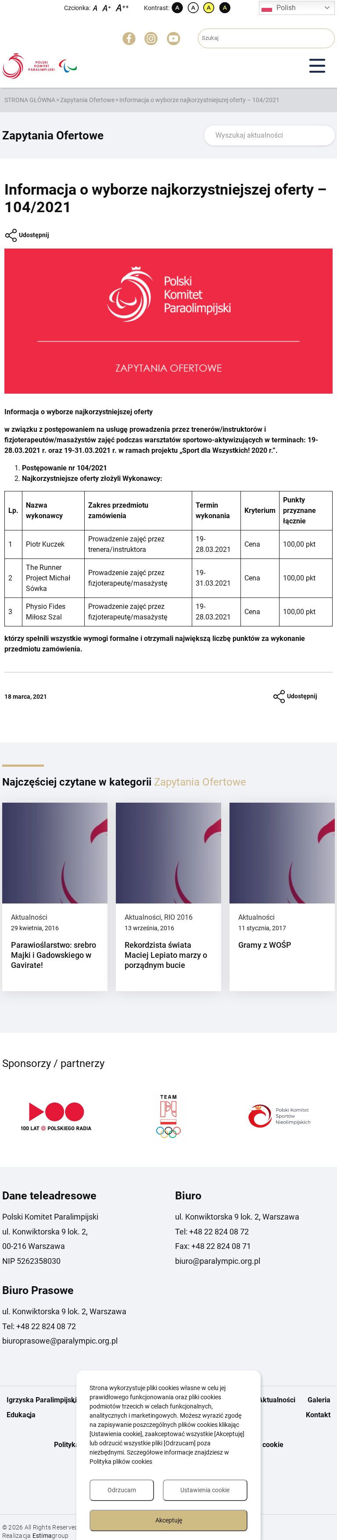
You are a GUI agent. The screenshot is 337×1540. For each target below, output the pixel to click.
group (50, 1535)
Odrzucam (122, 1490)
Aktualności (29, 917)
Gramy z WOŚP (264, 945)
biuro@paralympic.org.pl (217, 1261)
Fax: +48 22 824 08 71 (213, 1246)
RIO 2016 (178, 917)
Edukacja (21, 1415)
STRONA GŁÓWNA (29, 99)
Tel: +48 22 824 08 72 (212, 1231)
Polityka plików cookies (121, 1461)
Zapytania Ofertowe (87, 99)
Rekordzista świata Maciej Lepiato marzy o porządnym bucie (166, 955)
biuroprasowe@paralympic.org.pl (60, 1340)
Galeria (319, 1400)
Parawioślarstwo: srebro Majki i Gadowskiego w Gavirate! (53, 955)
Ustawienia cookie (204, 1490)
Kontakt (318, 1415)
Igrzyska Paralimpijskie (44, 1400)
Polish (286, 8)
